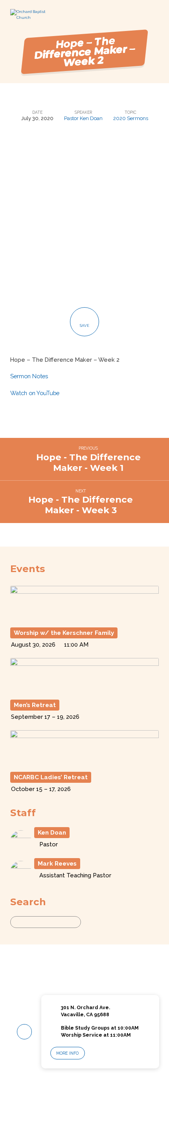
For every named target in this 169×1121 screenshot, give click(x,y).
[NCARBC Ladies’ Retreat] (84, 764)
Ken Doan (52, 832)
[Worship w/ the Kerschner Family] (84, 619)
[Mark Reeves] (20, 879)
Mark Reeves (57, 863)
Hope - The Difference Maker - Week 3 (80, 505)
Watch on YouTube (34, 393)
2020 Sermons (130, 118)
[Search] (88, 922)
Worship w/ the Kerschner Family (64, 632)
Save (84, 325)
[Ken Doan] (20, 848)
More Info (67, 1053)
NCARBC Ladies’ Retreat (51, 777)
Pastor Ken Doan (83, 118)
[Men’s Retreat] (84, 691)
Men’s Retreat (35, 705)
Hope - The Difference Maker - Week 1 (88, 462)
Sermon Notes (29, 376)
